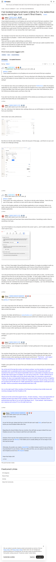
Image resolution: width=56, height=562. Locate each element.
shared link (25, 447)
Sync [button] (9, 54)
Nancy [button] (6, 296)
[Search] (51, 1)
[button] (2, 18)
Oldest (7, 64)
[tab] (5, 59)
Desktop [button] (4, 54)
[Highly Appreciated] (30, 296)
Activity (4, 479)
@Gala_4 (5, 71)
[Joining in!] (21, 17)
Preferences (39, 86)
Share (3, 49)
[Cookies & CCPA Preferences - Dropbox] (24, 552)
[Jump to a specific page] (53, 64)
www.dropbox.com (27, 315)
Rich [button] (6, 67)
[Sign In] (54, 1)
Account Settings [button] (15, 54)
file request (21, 450)
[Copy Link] (26, 19)
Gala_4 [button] (6, 17)
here (38, 4)
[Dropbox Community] (7, 1)
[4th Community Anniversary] (16, 67)
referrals (16, 439)
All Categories (5, 473)
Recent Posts (5, 476)
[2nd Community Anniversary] (19, 17)
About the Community (7, 482)
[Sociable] (20, 67)
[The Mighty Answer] (18, 67)
